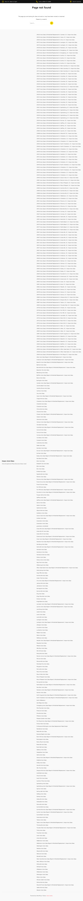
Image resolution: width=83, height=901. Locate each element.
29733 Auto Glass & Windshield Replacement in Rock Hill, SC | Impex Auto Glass (56, 323)
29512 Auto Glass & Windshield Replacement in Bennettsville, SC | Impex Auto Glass (57, 208)
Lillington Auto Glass (42, 625)
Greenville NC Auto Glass (43, 531)
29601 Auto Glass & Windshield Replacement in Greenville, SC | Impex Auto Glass (57, 232)
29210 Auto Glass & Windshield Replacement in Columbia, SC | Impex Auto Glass (57, 97)
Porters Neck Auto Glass (43, 723)
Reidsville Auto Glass (42, 731)
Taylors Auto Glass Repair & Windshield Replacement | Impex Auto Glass (54, 822)
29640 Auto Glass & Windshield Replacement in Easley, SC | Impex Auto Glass (56, 268)
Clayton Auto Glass (41, 416)
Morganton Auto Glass (42, 666)
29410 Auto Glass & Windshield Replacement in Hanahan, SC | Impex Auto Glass (56, 154)
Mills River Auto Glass (42, 648)
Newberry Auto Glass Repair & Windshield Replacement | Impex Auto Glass (55, 690)
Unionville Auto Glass (42, 838)
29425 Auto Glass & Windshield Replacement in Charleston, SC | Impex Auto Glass (57, 175)
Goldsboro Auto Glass (42, 513)
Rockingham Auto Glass (42, 739)
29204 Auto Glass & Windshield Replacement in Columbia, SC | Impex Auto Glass (57, 78)
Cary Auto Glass (40, 393)
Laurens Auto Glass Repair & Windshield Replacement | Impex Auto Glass (55, 606)
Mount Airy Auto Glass (42, 671)
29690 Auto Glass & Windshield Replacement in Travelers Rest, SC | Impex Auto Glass (58, 305)
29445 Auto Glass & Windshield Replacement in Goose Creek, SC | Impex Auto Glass (57, 177)
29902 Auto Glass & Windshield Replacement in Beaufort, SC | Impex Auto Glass (57, 336)
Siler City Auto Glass (41, 768)
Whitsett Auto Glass (41, 866)
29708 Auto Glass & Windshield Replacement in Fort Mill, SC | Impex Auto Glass (56, 310)
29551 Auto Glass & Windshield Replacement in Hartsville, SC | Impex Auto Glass (57, 219)
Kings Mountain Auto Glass (43, 596)
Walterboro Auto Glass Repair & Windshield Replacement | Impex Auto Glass (55, 843)
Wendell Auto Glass (41, 856)
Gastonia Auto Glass (42, 507)
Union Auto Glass (41, 835)
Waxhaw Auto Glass (41, 848)
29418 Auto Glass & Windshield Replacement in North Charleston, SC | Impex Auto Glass (58, 164)
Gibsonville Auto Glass (42, 510)
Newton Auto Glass (41, 692)
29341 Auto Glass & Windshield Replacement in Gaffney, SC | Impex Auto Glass (56, 125)
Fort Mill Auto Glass (41, 487)
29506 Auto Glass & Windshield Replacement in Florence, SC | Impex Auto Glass (56, 206)
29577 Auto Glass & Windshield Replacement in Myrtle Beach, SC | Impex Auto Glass (57, 227)
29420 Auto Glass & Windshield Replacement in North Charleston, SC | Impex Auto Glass (59, 169)
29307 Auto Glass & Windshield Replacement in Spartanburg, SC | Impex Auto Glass (57, 117)
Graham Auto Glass (41, 518)
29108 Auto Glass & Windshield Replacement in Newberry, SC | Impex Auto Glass (57, 47)
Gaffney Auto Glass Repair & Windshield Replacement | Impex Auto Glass (55, 500)
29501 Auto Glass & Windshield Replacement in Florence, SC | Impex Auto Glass (56, 201)
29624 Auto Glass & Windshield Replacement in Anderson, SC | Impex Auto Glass (57, 253)
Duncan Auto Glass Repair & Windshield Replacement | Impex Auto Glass (55, 450)
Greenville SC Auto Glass (43, 533)
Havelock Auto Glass (42, 549)
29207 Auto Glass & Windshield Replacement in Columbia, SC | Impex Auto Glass (57, 89)
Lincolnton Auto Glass (42, 627)
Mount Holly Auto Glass (42, 674)
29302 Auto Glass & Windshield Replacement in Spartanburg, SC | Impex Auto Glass (57, 110)
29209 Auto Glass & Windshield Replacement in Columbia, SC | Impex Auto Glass (57, 94)
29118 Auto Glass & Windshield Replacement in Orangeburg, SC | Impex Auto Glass (57, 52)
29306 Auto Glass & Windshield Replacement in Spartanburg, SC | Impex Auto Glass (57, 115)
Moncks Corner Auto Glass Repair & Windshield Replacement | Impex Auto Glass (56, 656)
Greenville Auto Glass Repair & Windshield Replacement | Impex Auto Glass (55, 528)
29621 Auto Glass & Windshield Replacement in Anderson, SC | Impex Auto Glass (57, 250)
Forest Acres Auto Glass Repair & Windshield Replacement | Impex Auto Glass (56, 481)
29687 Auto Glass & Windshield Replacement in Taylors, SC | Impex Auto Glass (56, 302)
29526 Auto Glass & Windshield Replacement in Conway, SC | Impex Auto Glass (56, 211)
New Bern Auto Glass (42, 687)
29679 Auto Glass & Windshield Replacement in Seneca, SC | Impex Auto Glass (56, 294)
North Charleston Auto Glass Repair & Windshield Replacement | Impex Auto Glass (57, 697)
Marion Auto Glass (41, 635)
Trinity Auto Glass (41, 830)
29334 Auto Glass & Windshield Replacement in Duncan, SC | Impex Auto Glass (56, 120)
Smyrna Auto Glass (41, 775)
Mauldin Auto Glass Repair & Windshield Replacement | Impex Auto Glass (55, 640)
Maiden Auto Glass (41, 632)
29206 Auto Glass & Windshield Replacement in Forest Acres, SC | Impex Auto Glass (57, 86)
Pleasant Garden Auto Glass (43, 718)
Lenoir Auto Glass (41, 614)
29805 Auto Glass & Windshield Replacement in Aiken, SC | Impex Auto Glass (56, 331)
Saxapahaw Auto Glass (42, 752)
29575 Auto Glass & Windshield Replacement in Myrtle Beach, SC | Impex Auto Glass (57, 224)
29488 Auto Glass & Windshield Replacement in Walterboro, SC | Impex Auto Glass (57, 195)
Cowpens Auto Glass (42, 440)
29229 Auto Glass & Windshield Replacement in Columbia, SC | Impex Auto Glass (57, 104)
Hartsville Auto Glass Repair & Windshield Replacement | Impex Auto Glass (55, 547)
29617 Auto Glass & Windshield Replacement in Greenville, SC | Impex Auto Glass (57, 247)
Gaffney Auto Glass (41, 497)
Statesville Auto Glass (42, 799)
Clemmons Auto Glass (42, 419)
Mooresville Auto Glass (42, 661)
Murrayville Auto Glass (42, 682)
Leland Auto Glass (41, 611)
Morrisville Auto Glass (42, 669)
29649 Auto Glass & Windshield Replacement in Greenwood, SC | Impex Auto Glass (57, 279)
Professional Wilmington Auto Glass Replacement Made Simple (52, 726)
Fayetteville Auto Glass (42, 474)
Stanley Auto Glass (41, 796)
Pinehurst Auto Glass (42, 710)
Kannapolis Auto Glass (42, 588)
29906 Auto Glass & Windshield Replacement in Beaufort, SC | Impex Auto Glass (57, 338)
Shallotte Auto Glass (42, 760)
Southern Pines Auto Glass (43, 781)
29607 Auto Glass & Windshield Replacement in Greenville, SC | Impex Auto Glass (57, 237)
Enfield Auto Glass (41, 471)
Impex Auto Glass (8, 461)
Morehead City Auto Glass (43, 664)
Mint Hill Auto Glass (41, 650)
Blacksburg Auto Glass (42, 372)
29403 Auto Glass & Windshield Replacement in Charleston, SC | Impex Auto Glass (57, 138)
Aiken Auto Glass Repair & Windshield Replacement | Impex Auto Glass (54, 357)
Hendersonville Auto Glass (43, 554)
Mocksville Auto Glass (42, 653)
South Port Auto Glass (42, 778)
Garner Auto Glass (41, 502)
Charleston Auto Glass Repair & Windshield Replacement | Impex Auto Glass (55, 401)
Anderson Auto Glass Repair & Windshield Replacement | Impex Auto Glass (55, 359)
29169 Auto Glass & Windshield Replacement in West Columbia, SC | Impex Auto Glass (58, 65)
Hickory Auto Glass (41, 557)
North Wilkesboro (41, 700)
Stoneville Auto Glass (42, 804)
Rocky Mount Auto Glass (43, 742)
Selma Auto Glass (41, 754)
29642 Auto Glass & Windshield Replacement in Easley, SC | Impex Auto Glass (56, 271)
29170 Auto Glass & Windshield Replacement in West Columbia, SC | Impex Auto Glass (58, 68)
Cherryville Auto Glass (42, 409)
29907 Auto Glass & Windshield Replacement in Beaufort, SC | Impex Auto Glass (57, 341)
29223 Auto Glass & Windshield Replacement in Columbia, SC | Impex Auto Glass (57, 102)
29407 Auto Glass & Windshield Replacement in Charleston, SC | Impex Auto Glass (57, 149)
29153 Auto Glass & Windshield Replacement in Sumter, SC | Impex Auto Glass (56, 60)
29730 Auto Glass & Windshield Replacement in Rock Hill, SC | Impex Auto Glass (56, 318)
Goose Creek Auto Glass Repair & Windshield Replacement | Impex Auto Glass (56, 515)
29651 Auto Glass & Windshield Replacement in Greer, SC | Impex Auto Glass (56, 284)
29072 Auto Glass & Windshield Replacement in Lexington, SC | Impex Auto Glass (57, 42)
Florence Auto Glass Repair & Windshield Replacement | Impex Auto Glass (55, 479)
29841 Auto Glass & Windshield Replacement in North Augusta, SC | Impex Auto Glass (58, 333)
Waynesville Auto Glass (42, 851)
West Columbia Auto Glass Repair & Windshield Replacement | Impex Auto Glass (56, 859)
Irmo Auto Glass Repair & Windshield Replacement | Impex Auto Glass (54, 580)
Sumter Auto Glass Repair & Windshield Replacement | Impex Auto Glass (54, 812)
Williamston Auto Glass (42, 871)
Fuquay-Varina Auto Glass (43, 495)
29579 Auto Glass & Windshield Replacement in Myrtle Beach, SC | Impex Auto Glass (57, 229)
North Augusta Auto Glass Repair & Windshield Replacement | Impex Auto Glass (56, 695)
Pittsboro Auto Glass (42, 716)
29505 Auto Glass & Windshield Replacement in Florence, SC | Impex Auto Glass (56, 203)
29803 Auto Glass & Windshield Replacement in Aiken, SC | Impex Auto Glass (56, 328)
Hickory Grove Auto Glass (43, 559)
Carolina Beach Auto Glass (43, 385)
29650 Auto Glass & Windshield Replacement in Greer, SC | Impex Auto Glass (56, 281)
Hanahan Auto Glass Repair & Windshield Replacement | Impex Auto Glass (55, 541)
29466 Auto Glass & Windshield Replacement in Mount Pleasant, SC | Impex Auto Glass (58, 185)
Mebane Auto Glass (41, 645)
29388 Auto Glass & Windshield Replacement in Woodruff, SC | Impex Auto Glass (57, 133)
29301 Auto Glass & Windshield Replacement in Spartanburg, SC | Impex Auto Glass (57, 107)
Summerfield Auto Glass (42, 807)
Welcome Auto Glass (42, 853)
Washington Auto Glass (42, 845)
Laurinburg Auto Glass (42, 609)
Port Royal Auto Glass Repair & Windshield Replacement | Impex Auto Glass (55, 721)
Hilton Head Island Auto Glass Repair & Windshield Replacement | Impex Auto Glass (57, 567)
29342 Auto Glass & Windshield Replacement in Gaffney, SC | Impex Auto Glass (56, 128)
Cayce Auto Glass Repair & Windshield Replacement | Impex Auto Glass (54, 396)
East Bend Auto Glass (42, 458)
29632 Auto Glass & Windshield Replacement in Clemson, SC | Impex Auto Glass (56, 263)
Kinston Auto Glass (41, 599)
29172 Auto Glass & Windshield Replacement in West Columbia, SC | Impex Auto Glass (58, 71)
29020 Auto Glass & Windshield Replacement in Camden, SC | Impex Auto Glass (56, 34)
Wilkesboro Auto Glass (42, 869)
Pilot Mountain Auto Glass (43, 708)
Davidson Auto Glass (42, 448)
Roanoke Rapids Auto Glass (43, 734)
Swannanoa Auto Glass (42, 817)
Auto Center (49, 895)
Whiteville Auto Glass (42, 864)
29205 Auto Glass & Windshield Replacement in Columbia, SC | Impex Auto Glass (57, 81)
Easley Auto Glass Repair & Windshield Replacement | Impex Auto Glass (54, 455)
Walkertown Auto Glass (42, 840)
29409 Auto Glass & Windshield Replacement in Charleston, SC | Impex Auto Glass (57, 151)
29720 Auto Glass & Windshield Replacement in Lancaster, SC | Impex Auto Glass (57, 315)
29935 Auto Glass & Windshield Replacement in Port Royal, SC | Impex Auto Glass (57, 354)
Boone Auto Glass (41, 378)
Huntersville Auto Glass (42, 575)
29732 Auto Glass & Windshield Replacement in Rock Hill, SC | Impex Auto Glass (56, 320)
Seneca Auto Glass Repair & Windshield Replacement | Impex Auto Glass (54, 757)
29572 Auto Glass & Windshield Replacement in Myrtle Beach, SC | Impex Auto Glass (57, 221)
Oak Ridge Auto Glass (42, 702)
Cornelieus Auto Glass (42, 437)
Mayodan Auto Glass (42, 643)
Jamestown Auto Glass (42, 585)
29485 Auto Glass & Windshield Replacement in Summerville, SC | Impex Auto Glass (57, 190)
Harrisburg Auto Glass (42, 544)
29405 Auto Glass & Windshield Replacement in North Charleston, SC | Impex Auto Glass (59, 143)
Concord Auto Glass (41, 429)
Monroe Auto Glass (41, 658)
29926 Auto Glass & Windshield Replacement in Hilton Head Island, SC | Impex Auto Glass (59, 349)
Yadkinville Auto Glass (42, 887)
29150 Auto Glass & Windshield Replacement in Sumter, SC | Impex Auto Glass (56, 55)
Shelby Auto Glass (41, 762)
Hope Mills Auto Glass (42, 573)
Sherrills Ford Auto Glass (43, 765)
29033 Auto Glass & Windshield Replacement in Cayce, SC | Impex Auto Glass (56, 37)
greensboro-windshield (42, 526)
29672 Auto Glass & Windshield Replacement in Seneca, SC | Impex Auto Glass (56, 289)
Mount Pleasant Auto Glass (43, 676)
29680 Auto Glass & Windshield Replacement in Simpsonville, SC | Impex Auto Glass (57, 297)
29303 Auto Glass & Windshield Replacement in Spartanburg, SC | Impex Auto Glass (57, 112)
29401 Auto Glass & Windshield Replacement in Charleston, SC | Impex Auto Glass (57, 136)
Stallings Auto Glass (41, 794)
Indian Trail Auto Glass (42, 578)
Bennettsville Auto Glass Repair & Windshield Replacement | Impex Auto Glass (56, 367)
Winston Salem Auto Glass (43, 879)
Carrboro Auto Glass (42, 390)
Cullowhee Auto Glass (42, 442)
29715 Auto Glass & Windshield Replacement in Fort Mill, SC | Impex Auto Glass (56, 312)
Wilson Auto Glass (41, 877)
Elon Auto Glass (40, 468)
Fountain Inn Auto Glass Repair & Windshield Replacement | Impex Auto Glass (56, 492)
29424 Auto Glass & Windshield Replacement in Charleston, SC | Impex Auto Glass (57, 172)
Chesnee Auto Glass (41, 411)
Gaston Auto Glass (41, 505)
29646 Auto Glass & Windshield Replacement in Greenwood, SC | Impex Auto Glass (57, 276)
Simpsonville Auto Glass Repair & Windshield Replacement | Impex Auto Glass (56, 770)
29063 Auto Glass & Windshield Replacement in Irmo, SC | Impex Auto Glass (55, 39)
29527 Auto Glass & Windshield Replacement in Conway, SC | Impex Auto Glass (56, 214)
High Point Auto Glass (42, 562)
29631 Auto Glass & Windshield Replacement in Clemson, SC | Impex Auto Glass (56, 260)
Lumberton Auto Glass (42, 630)
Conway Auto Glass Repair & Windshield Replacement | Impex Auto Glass (55, 435)
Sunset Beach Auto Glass (43, 814)
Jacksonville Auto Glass (42, 583)
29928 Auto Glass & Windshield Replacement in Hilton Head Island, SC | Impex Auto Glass (59, 351)
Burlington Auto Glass (42, 380)
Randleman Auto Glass (42, 728)
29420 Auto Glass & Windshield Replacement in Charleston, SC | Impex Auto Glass (57, 167)
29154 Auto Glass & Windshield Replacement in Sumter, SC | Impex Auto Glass (56, 63)
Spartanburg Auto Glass (42, 783)
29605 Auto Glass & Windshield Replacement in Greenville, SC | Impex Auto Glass (57, 234)
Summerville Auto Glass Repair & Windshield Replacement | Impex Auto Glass (56, 809)
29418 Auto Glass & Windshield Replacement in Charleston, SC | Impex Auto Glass (57, 162)
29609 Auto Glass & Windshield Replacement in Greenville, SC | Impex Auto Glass (57, 240)
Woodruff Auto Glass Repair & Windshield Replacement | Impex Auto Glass (55, 885)
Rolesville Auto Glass (42, 744)
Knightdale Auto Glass (42, 601)
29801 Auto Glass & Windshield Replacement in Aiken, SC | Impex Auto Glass (56, 325)
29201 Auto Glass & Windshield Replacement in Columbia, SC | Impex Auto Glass (57, 73)
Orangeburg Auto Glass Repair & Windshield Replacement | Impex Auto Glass (56, 705)
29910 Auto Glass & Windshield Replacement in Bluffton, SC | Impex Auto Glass (56, 346)
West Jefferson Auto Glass (43, 861)
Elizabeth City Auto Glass (43, 463)
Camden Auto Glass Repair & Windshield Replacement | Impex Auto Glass (55, 383)
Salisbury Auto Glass (42, 749)
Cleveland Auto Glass (42, 424)
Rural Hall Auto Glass (42, 747)
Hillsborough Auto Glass (42, 565)
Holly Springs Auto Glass (43, 570)
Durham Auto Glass (41, 453)
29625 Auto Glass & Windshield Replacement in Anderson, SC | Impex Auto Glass (57, 255)
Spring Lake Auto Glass (42, 791)
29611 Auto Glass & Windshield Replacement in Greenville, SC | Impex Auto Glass (57, 242)
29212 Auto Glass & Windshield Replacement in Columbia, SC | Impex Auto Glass (57, 99)
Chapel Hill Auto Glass (42, 398)
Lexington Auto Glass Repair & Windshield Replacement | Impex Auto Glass (55, 622)
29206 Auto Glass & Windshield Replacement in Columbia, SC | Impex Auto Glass (57, 84)
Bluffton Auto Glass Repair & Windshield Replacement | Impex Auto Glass (55, 375)
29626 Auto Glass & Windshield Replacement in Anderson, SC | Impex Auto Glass (57, 258)
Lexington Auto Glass (42, 619)
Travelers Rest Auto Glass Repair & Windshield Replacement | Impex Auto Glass (56, 827)
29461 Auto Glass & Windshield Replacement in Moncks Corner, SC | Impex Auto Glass (58, 180)
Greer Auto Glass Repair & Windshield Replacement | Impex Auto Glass (54, 539)
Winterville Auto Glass (42, 882)
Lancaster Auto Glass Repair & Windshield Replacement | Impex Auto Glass (55, 604)
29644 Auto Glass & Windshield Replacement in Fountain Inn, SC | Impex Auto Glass (57, 273)
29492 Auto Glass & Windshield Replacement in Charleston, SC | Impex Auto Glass (57, 198)
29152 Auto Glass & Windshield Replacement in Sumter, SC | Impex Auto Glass (56, 58)
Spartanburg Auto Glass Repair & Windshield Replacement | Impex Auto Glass (56, 786)
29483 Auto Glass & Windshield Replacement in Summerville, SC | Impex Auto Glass (57, 188)
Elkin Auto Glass (41, 466)
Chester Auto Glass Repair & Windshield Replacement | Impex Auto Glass (55, 414)
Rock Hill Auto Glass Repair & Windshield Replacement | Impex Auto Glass (55, 736)
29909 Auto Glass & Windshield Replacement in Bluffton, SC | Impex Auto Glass (56, 344)
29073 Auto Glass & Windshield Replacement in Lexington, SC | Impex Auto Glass (57, 45)
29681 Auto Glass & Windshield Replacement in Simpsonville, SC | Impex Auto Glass (57, 299)
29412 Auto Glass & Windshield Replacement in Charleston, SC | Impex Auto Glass (57, 156)
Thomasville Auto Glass (42, 825)
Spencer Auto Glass (41, 788)
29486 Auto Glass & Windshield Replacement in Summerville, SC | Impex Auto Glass (57, 193)
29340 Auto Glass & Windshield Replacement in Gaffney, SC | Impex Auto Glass (56, 123)
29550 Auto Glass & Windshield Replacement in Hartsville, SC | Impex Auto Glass (57, 216)
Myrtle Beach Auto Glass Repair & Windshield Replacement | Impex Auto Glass (56, 684)
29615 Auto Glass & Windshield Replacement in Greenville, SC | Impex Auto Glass (57, 245)
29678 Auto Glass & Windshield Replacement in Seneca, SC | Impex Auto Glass (56, 292)
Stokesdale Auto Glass (42, 801)
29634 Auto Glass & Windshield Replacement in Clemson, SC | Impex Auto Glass (56, 266)
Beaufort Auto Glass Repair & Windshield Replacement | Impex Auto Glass (55, 362)
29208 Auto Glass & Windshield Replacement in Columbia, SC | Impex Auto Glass (57, 91)
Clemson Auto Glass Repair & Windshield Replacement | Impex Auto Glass (55, 422)
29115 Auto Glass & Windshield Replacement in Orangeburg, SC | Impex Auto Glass (57, 50)
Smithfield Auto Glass (42, 773)
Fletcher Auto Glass (41, 476)
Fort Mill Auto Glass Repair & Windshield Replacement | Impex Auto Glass (55, 489)
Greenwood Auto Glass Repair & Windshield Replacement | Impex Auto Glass (56, 536)
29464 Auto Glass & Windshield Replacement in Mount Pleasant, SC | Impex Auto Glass (58, 182)
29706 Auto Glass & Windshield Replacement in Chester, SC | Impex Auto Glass (56, 307)
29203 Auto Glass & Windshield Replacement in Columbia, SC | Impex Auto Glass (57, 76)
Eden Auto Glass (41, 461)
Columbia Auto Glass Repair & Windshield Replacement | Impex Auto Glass (55, 427)
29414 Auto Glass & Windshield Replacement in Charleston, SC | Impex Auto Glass (57, 159)
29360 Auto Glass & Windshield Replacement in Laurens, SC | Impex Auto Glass (56, 130)
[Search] (51, 23)
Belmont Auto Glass (41, 364)
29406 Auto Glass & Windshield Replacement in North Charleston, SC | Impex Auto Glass (59, 146)
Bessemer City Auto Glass (43, 370)
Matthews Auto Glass (42, 638)
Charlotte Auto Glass (42, 404)
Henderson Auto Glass (42, 552)
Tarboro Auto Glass (41, 820)
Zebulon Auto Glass (41, 890)
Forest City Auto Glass (42, 484)
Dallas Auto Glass (41, 445)
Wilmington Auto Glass (42, 874)
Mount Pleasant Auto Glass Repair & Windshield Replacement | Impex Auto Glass (57, 679)
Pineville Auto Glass (41, 713)
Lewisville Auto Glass (42, 617)
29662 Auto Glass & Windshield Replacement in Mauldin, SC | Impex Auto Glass (56, 286)
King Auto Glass (40, 593)
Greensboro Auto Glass (42, 521)
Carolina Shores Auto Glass (43, 388)
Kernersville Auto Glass (42, 591)
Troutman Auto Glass (42, 833)
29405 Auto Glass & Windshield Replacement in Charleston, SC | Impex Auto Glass (57, 141)
